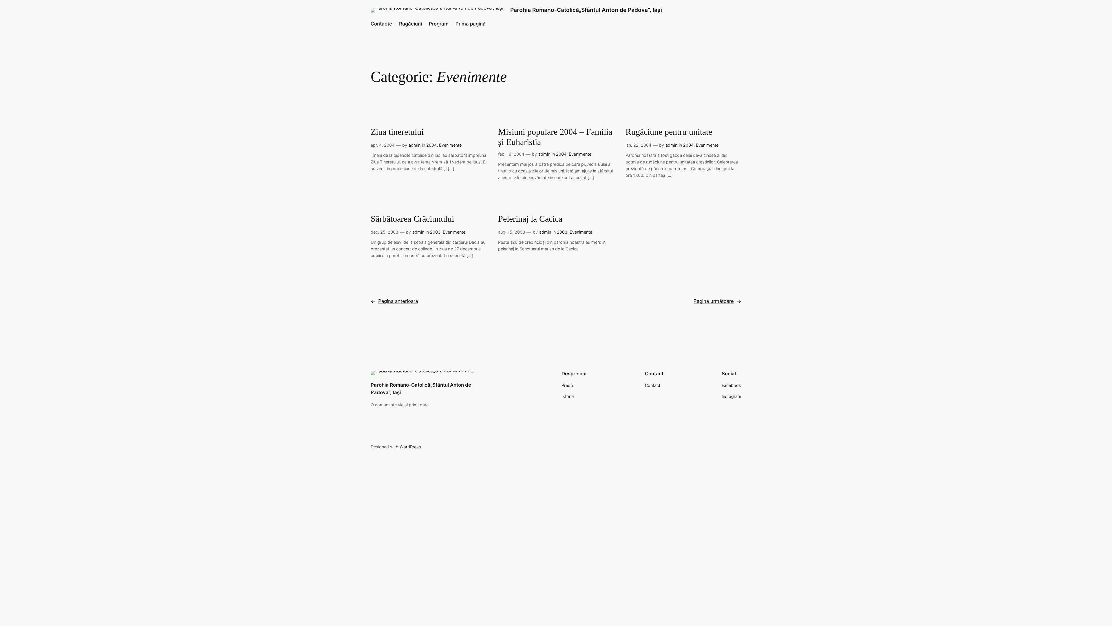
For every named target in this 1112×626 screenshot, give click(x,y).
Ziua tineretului (397, 132)
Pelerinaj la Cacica (530, 218)
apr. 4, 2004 (382, 145)
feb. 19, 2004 (511, 154)
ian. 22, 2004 (638, 145)
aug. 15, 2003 (511, 232)
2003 (435, 232)
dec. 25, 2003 (384, 232)
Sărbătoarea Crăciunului (412, 218)
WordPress (410, 446)
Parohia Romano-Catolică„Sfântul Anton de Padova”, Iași (586, 9)
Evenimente (450, 145)
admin (414, 145)
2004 (431, 145)
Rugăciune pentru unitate (669, 132)
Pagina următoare (717, 301)
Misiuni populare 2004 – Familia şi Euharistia (555, 137)
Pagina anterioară (394, 301)
